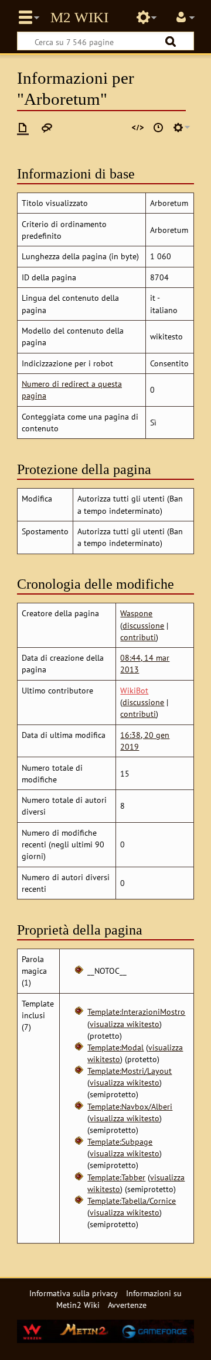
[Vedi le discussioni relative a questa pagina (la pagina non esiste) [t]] (47, 127)
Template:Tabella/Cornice (131, 1200)
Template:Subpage (119, 1141)
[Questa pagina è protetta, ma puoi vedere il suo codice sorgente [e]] (138, 127)
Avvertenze (127, 1304)
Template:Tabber (116, 1177)
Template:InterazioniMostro (136, 1011)
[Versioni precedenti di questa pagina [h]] (158, 127)
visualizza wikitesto (124, 1023)
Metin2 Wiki (79, 17)
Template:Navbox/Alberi (129, 1106)
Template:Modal (115, 1047)
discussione (143, 625)
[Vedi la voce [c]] (23, 127)
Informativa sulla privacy (73, 1293)
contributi (138, 637)
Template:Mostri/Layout (129, 1070)
